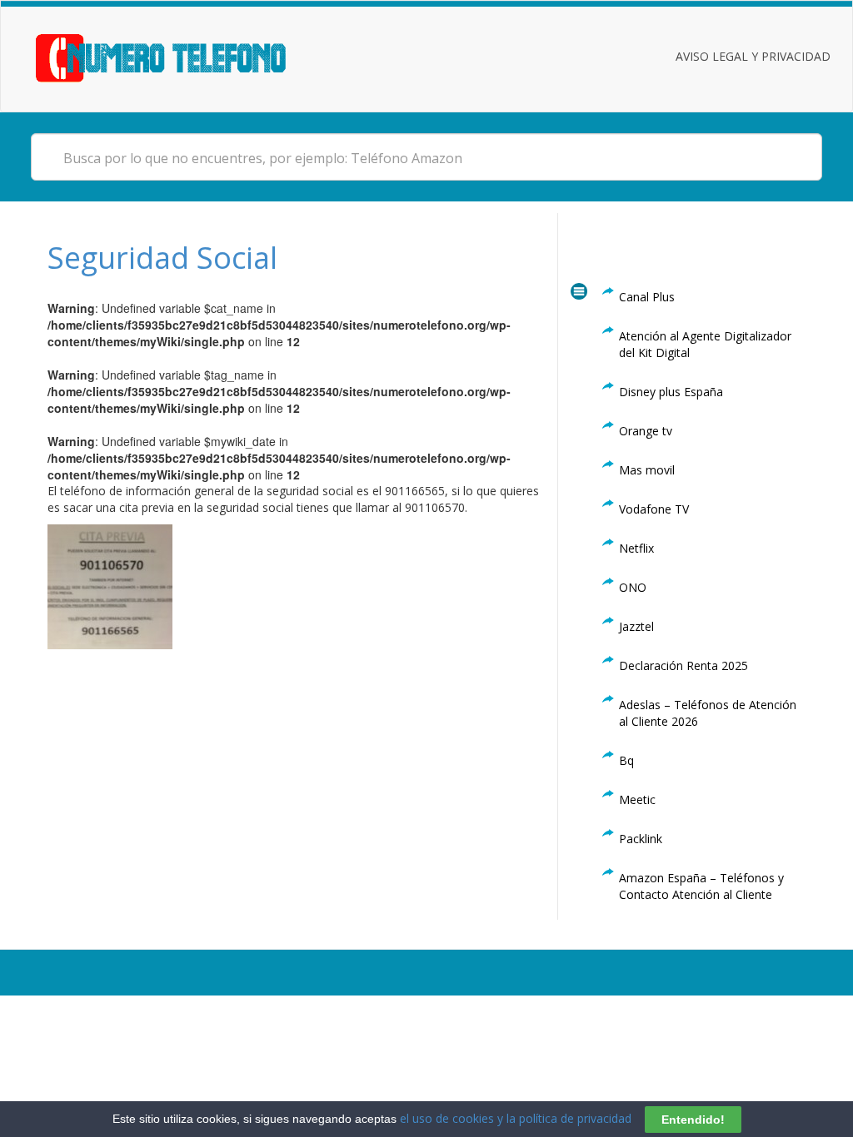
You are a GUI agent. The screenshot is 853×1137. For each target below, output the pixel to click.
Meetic (637, 799)
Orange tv (645, 431)
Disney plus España (671, 392)
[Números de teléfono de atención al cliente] (181, 56)
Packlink (640, 839)
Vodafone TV (654, 509)
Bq (626, 760)
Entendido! (693, 1119)
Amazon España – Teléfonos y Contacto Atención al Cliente (701, 886)
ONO (632, 587)
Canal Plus (647, 297)
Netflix (636, 548)
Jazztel (636, 626)
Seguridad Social (162, 257)
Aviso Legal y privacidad (753, 56)
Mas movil (647, 470)
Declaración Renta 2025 (683, 665)
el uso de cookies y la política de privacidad (515, 1118)
